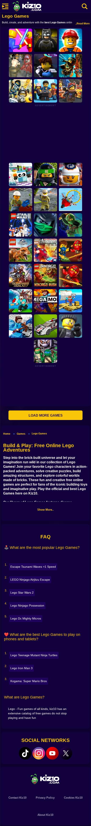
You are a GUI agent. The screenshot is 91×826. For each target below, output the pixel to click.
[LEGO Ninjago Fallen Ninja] (70, 250)
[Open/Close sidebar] (5, 6)
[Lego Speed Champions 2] (45, 326)
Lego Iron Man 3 (21, 668)
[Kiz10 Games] (45, 778)
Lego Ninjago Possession (27, 605)
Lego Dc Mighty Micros (25, 618)
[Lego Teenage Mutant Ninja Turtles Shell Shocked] (45, 351)
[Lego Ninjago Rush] (45, 275)
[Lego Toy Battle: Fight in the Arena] (20, 40)
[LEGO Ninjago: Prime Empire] (70, 65)
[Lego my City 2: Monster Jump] (70, 174)
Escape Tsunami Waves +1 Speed (33, 566)
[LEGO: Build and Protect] (45, 91)
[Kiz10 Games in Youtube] (52, 753)
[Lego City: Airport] (70, 199)
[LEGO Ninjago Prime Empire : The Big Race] (45, 65)
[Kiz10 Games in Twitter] (65, 753)
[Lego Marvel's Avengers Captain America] (45, 250)
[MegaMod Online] (45, 300)
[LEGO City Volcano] (20, 199)
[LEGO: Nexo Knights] (20, 91)
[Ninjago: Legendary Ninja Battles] (70, 275)
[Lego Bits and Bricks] (20, 174)
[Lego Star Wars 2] (20, 225)
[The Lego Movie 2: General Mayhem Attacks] (70, 91)
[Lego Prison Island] (70, 326)
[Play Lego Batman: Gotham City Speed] (45, 40)
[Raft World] (70, 300)
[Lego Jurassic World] (20, 250)
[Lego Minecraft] (20, 326)
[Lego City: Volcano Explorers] (45, 199)
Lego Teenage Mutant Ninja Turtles (33, 655)
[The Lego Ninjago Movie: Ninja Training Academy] (45, 174)
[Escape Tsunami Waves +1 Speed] (20, 300)
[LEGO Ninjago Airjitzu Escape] (70, 225)
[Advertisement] (45, 133)
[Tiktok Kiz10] (25, 753)
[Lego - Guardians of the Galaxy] (20, 275)
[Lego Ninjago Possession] (45, 225)
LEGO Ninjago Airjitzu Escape (30, 579)
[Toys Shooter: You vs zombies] (20, 65)
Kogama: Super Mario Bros (28, 681)
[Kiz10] (34, 6)
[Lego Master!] (70, 40)
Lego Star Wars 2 (22, 592)
